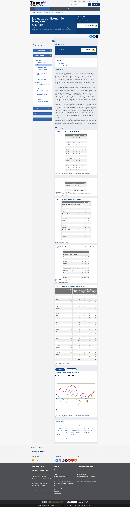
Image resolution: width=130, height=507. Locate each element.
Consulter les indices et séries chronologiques (63, 472)
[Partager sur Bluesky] (90, 36)
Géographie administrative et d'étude (39, 483)
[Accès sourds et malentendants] (93, 2)
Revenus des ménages (42, 94)
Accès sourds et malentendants (73, 505)
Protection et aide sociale (43, 101)
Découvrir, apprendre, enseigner (60, 476)
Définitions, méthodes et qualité (61, 9)
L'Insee (78, 469)
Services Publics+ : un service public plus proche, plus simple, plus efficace (86, 482)
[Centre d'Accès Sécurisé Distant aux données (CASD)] (63, 503)
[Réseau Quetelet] (54, 503)
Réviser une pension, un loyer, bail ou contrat (63, 469)
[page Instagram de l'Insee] (59, 460)
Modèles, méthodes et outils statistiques (40, 485)
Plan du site (89, 505)
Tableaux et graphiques (63, 65)
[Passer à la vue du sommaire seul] (54, 40)
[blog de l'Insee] (72, 460)
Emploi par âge (40, 77)
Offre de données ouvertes (37, 490)
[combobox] (85, 4)
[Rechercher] (89, 4)
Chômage (39, 64)
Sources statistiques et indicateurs (39, 476)
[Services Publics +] (83, 503)
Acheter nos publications (38, 451)
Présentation (61, 63)
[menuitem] (32, 9)
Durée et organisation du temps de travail (43, 70)
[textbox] (79, 4)
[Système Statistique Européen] (45, 503)
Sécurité (83, 505)
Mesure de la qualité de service (83, 478)
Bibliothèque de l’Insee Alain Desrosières (62, 485)
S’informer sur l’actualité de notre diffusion (62, 481)
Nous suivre (56, 491)
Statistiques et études (42, 9)
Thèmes (95, 4)
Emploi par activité (41, 79)
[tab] (60, 369)
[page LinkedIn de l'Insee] (63, 460)
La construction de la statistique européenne (86, 476)
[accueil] (32, 9)
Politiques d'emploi (41, 67)
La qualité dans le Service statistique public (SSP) (42, 478)
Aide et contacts (57, 493)
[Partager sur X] (97, 36)
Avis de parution (38, 460)
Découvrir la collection (83, 20)
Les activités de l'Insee (81, 472)
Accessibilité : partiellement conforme (58, 505)
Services (75, 9)
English (97, 1)
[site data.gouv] (72, 503)
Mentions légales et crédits (43, 505)
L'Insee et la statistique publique (89, 9)
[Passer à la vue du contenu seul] (52, 40)
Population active (41, 62)
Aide (89, 1)
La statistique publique (81, 474)
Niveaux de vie (40, 96)
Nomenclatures (35, 481)
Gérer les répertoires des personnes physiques (63, 483)
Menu (75, 1)
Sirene (55, 474)
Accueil (33, 12)
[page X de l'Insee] (66, 460)
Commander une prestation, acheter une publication (62, 488)
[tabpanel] (76, 152)
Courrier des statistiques (37, 487)
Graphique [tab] (60, 369)
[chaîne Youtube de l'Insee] (69, 460)
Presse (84, 1)
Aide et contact (80, 459)
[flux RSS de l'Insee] (75, 460)
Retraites (39, 99)
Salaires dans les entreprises (43, 84)
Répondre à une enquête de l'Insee (61, 478)
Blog (79, 1)
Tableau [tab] (72, 369)
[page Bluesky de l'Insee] (56, 460)
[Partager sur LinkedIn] (93, 36)
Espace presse (57, 495)
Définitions (34, 474)
